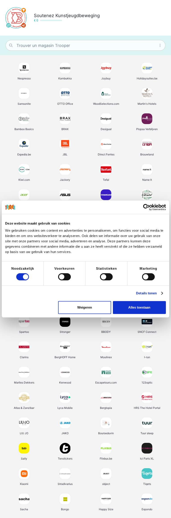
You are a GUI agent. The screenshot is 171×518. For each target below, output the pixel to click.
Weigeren (84, 307)
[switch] (64, 276)
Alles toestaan (139, 307)
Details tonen (146, 293)
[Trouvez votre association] (8, 25)
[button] (24, 71)
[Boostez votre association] (23, 25)
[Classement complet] (23, 10)
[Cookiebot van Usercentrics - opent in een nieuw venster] (146, 207)
